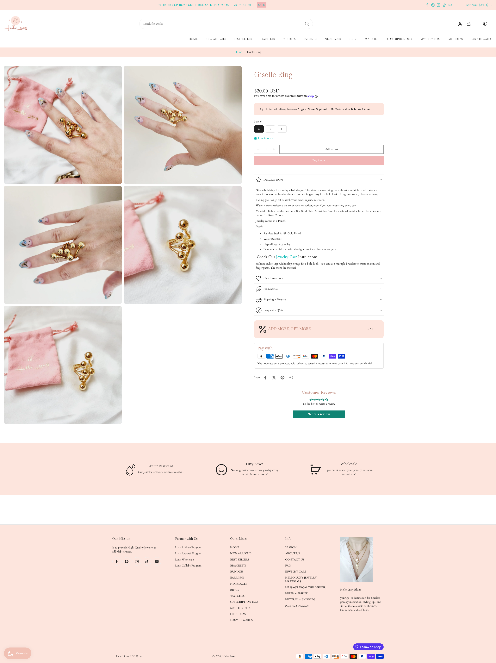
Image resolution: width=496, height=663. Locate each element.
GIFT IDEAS (455, 39)
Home (238, 52)
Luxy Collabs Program (188, 565)
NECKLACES (333, 39)
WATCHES (371, 39)
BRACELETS (267, 39)
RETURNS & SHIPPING (300, 600)
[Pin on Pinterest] (282, 377)
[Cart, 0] (468, 23)
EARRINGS (310, 39)
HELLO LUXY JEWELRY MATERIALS (301, 579)
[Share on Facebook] (265, 377)
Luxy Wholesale (184, 559)
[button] (331, 149)
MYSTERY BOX (430, 39)
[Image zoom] (63, 125)
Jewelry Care (286, 257)
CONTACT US (294, 559)
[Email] (450, 5)
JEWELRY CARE (296, 571)
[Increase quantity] (274, 149)
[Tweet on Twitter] (274, 377)
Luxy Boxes (254, 464)
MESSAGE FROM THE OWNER (305, 587)
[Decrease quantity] (258, 149)
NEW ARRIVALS (215, 39)
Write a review (319, 414)
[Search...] (307, 23)
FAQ (288, 565)
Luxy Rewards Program (188, 553)
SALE (261, 5)
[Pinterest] (433, 5)
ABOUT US (292, 553)
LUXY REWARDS (481, 39)
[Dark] (483, 23)
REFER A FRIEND (296, 593)
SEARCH (291, 547)
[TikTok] (444, 5)
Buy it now (319, 160)
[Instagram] (439, 5)
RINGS (353, 39)
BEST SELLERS (243, 39)
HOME (193, 39)
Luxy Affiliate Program (188, 547)
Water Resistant (160, 466)
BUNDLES (288, 39)
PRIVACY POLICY (297, 606)
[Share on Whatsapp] (291, 377)
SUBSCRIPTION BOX (399, 39)
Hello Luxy (229, 656)
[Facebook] (427, 5)
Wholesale (348, 464)
